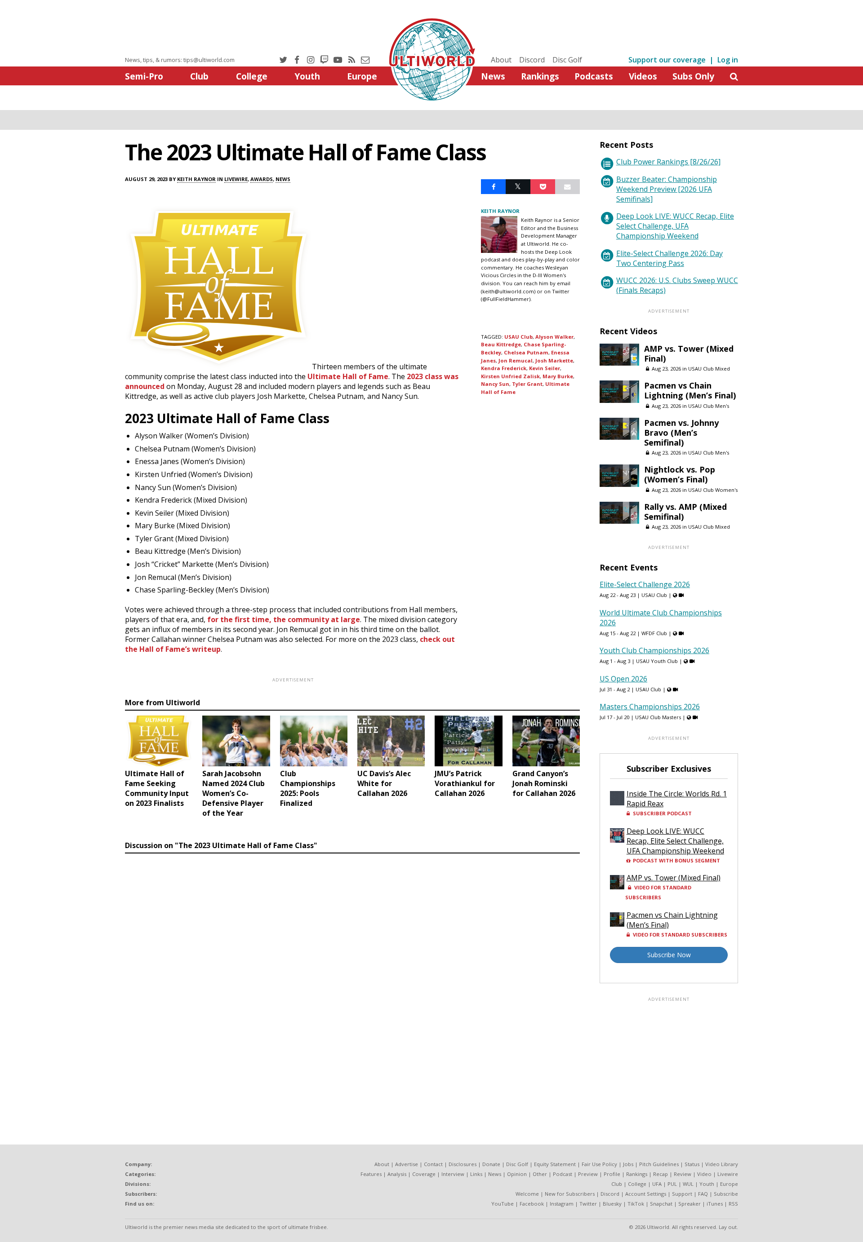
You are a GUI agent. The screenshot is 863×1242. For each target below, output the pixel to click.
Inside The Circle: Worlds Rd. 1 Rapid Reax (677, 799)
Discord (532, 60)
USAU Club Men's (708, 405)
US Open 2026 (623, 679)
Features (371, 1174)
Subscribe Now (669, 954)
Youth (307, 76)
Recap (660, 1174)
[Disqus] (352, 980)
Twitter (588, 1203)
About (501, 60)
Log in (727, 60)
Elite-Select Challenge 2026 (645, 584)
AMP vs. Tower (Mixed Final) (689, 353)
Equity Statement (555, 1164)
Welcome (527, 1193)
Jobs (628, 1164)
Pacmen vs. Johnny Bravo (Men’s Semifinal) (681, 432)
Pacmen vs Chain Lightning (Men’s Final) (690, 390)
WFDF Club (654, 633)
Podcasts (593, 76)
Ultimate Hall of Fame (347, 376)
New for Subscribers (570, 1193)
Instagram (562, 1203)
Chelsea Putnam (526, 352)
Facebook (532, 1203)
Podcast (562, 1174)
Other (540, 1174)
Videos (643, 76)
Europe (362, 76)
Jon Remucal (515, 360)
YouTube (502, 1203)
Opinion (517, 1174)
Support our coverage (667, 60)
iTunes (715, 1203)
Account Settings (645, 1193)
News (493, 76)
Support (682, 1193)
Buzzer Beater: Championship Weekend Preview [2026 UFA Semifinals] (666, 189)
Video (704, 1174)
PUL (672, 1183)
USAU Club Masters (658, 717)
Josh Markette (554, 360)
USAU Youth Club (657, 661)
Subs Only (693, 76)
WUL (688, 1183)
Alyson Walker (554, 336)
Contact (433, 1164)
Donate (491, 1164)
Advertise (406, 1164)
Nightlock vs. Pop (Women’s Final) (679, 474)
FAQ (703, 1193)
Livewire (236, 179)
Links (476, 1174)
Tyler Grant (527, 383)
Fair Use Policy (599, 1164)
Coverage (424, 1174)
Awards (261, 179)
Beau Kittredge (501, 344)
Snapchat (661, 1203)
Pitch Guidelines (659, 1164)
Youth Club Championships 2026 (654, 650)
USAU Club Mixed (709, 368)
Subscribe (726, 1193)
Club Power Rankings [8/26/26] (668, 162)
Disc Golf (567, 60)
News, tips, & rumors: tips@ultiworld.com (180, 60)
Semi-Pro (144, 76)
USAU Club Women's (713, 489)
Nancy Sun (495, 383)
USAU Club (518, 336)
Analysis (396, 1174)
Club (199, 76)
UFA (657, 1183)
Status (692, 1164)
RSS (733, 1203)
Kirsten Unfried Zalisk (510, 376)
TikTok (635, 1203)
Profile (612, 1174)
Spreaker (689, 1203)
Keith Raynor (196, 179)
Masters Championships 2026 (650, 707)
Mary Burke (558, 376)
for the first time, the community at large (283, 619)
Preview (588, 1174)
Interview (452, 1174)
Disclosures (462, 1164)
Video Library (721, 1164)
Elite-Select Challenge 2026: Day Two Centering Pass (669, 258)
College (251, 76)
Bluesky (612, 1203)
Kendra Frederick (503, 368)
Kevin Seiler (544, 368)
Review (682, 1174)
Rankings (540, 76)
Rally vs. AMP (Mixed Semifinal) (685, 511)
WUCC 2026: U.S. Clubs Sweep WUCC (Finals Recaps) (677, 285)
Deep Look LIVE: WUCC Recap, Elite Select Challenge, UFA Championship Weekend (675, 226)
